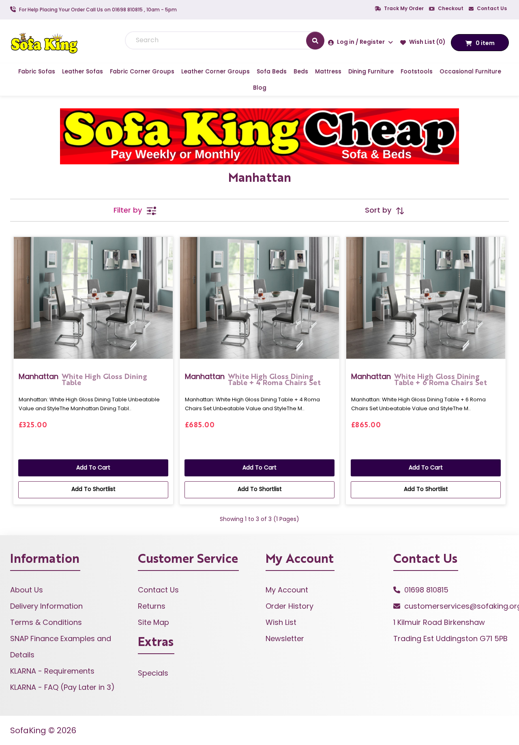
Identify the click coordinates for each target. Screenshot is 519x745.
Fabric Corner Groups (142, 71)
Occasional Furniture (470, 71)
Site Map (153, 622)
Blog (259, 88)
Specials (153, 673)
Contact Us (491, 8)
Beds (301, 71)
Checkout (450, 8)
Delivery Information (46, 606)
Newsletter (285, 638)
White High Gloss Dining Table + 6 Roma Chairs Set (419, 379)
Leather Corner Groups (215, 71)
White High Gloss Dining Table (83, 379)
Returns (151, 606)
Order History (289, 606)
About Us (26, 590)
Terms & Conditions (46, 622)
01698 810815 (426, 590)
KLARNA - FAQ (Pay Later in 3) (62, 687)
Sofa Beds (272, 71)
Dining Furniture (371, 71)
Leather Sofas (82, 71)
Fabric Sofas (36, 71)
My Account (287, 590)
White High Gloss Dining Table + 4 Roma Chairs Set (253, 379)
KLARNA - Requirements (52, 671)
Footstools (417, 71)
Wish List (281, 622)
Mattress (328, 71)
